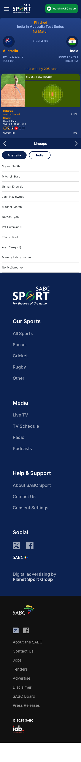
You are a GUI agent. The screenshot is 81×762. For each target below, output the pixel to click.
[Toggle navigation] (7, 8)
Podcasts (22, 448)
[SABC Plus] (20, 557)
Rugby (19, 367)
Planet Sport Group (33, 579)
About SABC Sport (32, 485)
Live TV (20, 415)
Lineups (40, 143)
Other (18, 378)
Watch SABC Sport (64, 8)
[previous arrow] (5, 143)
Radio (18, 437)
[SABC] (24, 610)
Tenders (20, 669)
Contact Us (24, 496)
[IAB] (18, 729)
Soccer (20, 344)
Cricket (20, 355)
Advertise (21, 678)
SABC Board (24, 696)
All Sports (23, 333)
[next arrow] (76, 143)
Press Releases (26, 705)
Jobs (17, 660)
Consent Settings (30, 507)
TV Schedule (26, 426)
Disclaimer (22, 687)
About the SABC (27, 642)
